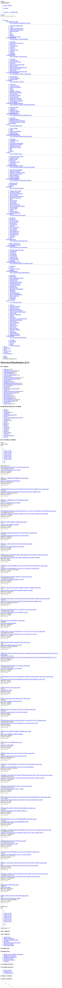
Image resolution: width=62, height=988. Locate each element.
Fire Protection (13, 251)
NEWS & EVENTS (8, 944)
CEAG (5, 428)
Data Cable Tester (14, 279)
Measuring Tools (14, 287)
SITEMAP (6, 961)
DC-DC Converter (14, 220)
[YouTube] (11, 985)
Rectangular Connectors (15, 98)
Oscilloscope (13, 291)
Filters (11, 130)
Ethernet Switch (13, 183)
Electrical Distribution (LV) (13, 113)
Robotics (12, 35)
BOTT (5, 426)
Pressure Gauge (13, 200)
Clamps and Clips (14, 50)
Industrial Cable (13, 66)
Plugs (11, 150)
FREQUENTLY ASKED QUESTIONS (13, 954)
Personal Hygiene (14, 258)
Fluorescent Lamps (14, 157)
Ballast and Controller (15, 171)
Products (6, 20)
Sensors (11, 344)
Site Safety (12, 261)
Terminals (12, 52)
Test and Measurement (12, 271)
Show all (6, 437)
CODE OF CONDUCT (9, 960)
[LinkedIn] (8, 984)
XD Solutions (7, 348)
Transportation (13, 332)
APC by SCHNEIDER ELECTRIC (12, 417)
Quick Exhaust (13, 203)
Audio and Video (14, 60)
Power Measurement (15, 293)
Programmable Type (14, 231)
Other (11, 199)
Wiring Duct (13, 54)
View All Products (14, 23)
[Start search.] (15, 16)
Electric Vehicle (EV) (15, 243)
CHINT (5, 431)
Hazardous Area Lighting (16, 174)
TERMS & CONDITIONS (10, 957)
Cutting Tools (13, 313)
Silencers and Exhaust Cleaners (17, 206)
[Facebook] (5, 982)
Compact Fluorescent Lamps (16, 156)
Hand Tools (12, 317)
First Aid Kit (13, 252)
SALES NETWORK (9, 945)
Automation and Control (12, 21)
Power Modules (13, 230)
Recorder (12, 270)
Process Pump (13, 202)
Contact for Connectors (15, 87)
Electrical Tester (13, 280)
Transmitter (12, 300)
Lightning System (14, 112)
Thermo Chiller (13, 208)
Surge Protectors (14, 79)
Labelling (12, 51)
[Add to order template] (1, 575)
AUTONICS (7, 420)
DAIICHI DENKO (8, 435)
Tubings (12, 210)
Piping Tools (13, 324)
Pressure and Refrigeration (16, 294)
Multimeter (12, 290)
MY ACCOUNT (8, 970)
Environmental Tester (15, 283)
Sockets (11, 151)
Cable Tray (12, 48)
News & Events (7, 350)
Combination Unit (14, 140)
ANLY (5, 416)
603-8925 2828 (14, 12)
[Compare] (2, 575)
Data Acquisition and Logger (17, 278)
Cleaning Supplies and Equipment (18, 312)
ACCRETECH (7, 412)
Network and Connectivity (13, 179)
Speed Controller (14, 207)
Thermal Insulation (14, 134)
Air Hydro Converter (15, 192)
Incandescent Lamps (14, 162)
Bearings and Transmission (16, 310)
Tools (8, 301)
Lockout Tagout (13, 257)
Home (5, 356)
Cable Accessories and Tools (16, 43)
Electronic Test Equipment (16, 282)
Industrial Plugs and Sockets (13, 135)
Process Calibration (14, 295)
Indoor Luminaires (14, 175)
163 (4, 461)
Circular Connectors (14, 85)
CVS (5, 434)
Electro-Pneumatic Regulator (16, 196)
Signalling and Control (15, 36)
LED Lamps (13, 163)
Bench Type (13, 219)
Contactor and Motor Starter (16, 28)
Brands (5, 346)
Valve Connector (14, 102)
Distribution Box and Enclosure (17, 120)
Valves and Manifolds (15, 212)
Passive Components (15, 78)
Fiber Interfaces (13, 184)
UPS (11, 238)
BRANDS (6, 941)
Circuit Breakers (13, 76)
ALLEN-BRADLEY (9, 415)
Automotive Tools (14, 307)
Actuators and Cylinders (15, 191)
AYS (5, 421)
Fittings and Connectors (15, 197)
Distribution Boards (14, 119)
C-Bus (11, 27)
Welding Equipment (14, 333)
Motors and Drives (14, 31)
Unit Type (12, 237)
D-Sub (11, 88)
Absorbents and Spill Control (17, 250)
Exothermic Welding (15, 111)
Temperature (13, 298)
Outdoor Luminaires (14, 176)
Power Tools (13, 327)
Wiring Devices (10, 336)
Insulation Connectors (15, 91)
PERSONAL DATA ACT (10, 955)
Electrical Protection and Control (17, 122)
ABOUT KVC (7, 937)
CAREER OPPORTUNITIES (11, 940)
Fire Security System (15, 268)
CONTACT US (7, 971)
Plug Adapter (13, 341)
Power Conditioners (14, 227)
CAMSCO (6, 427)
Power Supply (10, 213)
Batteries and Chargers (15, 309)
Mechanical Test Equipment (16, 289)
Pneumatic (9, 186)
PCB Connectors (14, 94)
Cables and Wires (11, 55)
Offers (5, 349)
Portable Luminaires (14, 178)
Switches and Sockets (15, 345)
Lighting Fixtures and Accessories (15, 165)
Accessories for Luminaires (16, 169)
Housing (12, 90)
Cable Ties (12, 47)
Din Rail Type (13, 223)
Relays (11, 34)
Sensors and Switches (15, 204)
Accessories (12, 41)
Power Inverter (13, 229)
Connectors (9, 80)
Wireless (12, 185)
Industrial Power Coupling (16, 144)
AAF (5, 409)
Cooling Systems (14, 128)
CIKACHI (6, 432)
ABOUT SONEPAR (9, 938)
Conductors (12, 108)
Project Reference (8, 353)
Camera (11, 267)
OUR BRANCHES (8, 973)
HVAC (8, 124)
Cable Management (11, 37)
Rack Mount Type (14, 233)
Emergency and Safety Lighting (17, 172)
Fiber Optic (12, 63)
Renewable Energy (14, 234)
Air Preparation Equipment (16, 193)
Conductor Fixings (14, 107)
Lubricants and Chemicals (16, 320)
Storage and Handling (15, 329)
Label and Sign (13, 255)
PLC (11, 32)
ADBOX (6, 413)
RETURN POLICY (8, 958)
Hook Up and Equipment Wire (17, 64)
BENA (5, 423)
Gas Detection (13, 254)
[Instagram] (14, 986)
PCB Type (12, 226)
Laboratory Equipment (15, 285)
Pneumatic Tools (14, 325)
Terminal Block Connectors (16, 101)
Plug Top (12, 343)
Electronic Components (15, 314)
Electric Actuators (14, 195)
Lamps (8, 152)
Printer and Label (14, 328)
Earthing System (14, 110)
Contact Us (6, 12)
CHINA (6, 430)
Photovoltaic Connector (15, 95)
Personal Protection (14, 259)
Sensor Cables (13, 70)
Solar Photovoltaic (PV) (15, 245)
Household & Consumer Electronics (18, 318)
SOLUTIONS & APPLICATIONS (12, 942)
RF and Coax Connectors (16, 99)
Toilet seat (12, 331)
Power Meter (13, 123)
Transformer (13, 235)
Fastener (12, 316)
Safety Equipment (11, 246)
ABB (5, 411)
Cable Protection (14, 46)
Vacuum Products (14, 211)
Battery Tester (13, 276)
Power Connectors (14, 96)
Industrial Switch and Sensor (16, 29)
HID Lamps (12, 160)
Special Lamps (13, 164)
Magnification (13, 286)
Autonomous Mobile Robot (16, 25)
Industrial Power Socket (15, 147)
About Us (6, 352)
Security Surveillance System (14, 262)
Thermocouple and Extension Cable (18, 71)
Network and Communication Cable (18, 67)
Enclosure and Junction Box (16, 143)
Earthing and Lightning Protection (15, 103)
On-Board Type (13, 224)
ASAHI (5, 419)
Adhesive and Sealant (15, 306)
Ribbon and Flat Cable (15, 68)
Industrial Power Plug (15, 146)
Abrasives (12, 305)
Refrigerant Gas (13, 132)
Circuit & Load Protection (13, 72)
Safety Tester (13, 297)
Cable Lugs (12, 44)
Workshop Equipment (15, 335)
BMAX (5, 424)
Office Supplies (13, 321)
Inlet (11, 148)
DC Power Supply (14, 222)
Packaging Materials (14, 322)
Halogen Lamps (13, 159)
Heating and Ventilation (15, 131)
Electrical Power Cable (15, 62)
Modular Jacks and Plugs (16, 92)
